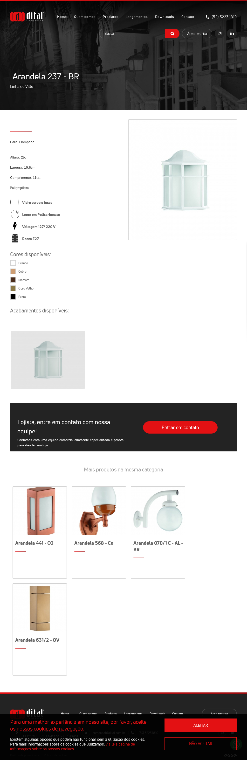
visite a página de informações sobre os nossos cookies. (72, 746)
